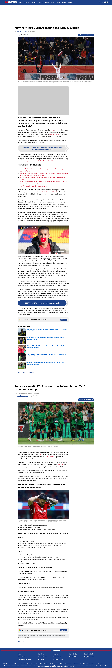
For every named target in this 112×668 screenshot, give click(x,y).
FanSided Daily (88, 654)
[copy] (27, 35)
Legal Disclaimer (89, 657)
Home (19, 372)
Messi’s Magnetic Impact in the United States (33, 186)
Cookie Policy (73, 657)
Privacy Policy (42, 657)
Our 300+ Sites (73, 654)
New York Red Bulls (55, 134)
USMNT (41, 2)
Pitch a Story (21, 657)
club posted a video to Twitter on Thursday (45, 192)
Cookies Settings (58, 659)
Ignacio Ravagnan (22, 396)
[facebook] (99, 2)
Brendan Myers (22, 31)
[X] (102, 2)
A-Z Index (41, 659)
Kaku (52, 130)
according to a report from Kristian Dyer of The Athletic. (38, 161)
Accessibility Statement (25, 659)
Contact (55, 654)
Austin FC (60, 465)
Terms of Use (57, 657)
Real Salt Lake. (50, 457)
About (58, 2)
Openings (41, 654)
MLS (41, 454)
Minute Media (9, 663)
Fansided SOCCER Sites (68, 2)
